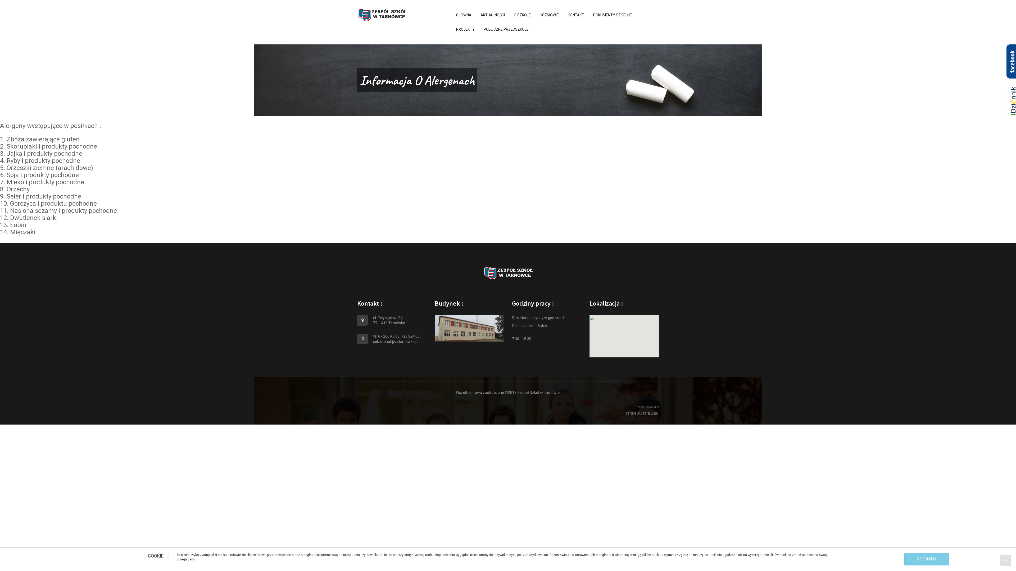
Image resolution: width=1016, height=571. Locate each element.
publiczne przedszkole (506, 29)
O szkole (522, 15)
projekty (465, 29)
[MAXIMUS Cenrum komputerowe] (508, 413)
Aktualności (492, 15)
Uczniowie (549, 15)
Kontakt (576, 15)
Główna (463, 15)
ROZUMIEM (926, 559)
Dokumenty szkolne (612, 15)
